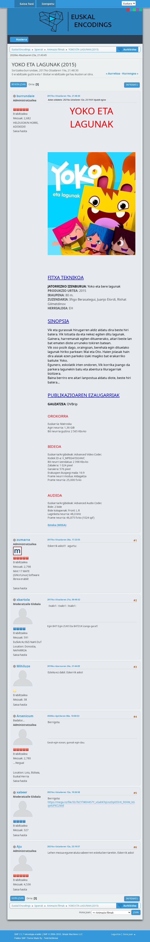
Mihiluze (23, 666)
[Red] (128, 9)
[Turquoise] (140, 9)
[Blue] (131, 9)
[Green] (134, 9)
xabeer (22, 792)
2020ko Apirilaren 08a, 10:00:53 (63, 715)
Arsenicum (25, 716)
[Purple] (137, 9)
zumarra (23, 540)
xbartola (23, 599)
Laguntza (116, 934)
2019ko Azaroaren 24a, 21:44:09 (63, 666)
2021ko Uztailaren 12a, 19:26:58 (63, 792)
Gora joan (18, 898)
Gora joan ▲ (129, 934)
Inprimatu (132, 84)
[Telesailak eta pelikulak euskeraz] (14, 583)
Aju (19, 846)
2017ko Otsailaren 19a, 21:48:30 (63, 95)
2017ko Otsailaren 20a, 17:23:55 (63, 539)
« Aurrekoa (113, 73)
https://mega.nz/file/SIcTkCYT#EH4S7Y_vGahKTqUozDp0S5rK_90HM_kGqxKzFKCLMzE (91, 804)
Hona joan (84, 912)
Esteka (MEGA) (57, 525)
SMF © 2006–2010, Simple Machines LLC (63, 934)
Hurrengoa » (130, 73)
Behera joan (19, 84)
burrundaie (25, 96)
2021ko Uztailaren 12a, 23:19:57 (63, 846)
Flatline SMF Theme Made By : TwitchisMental (36, 938)
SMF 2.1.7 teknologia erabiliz (27, 934)
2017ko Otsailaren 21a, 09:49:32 (63, 599)
